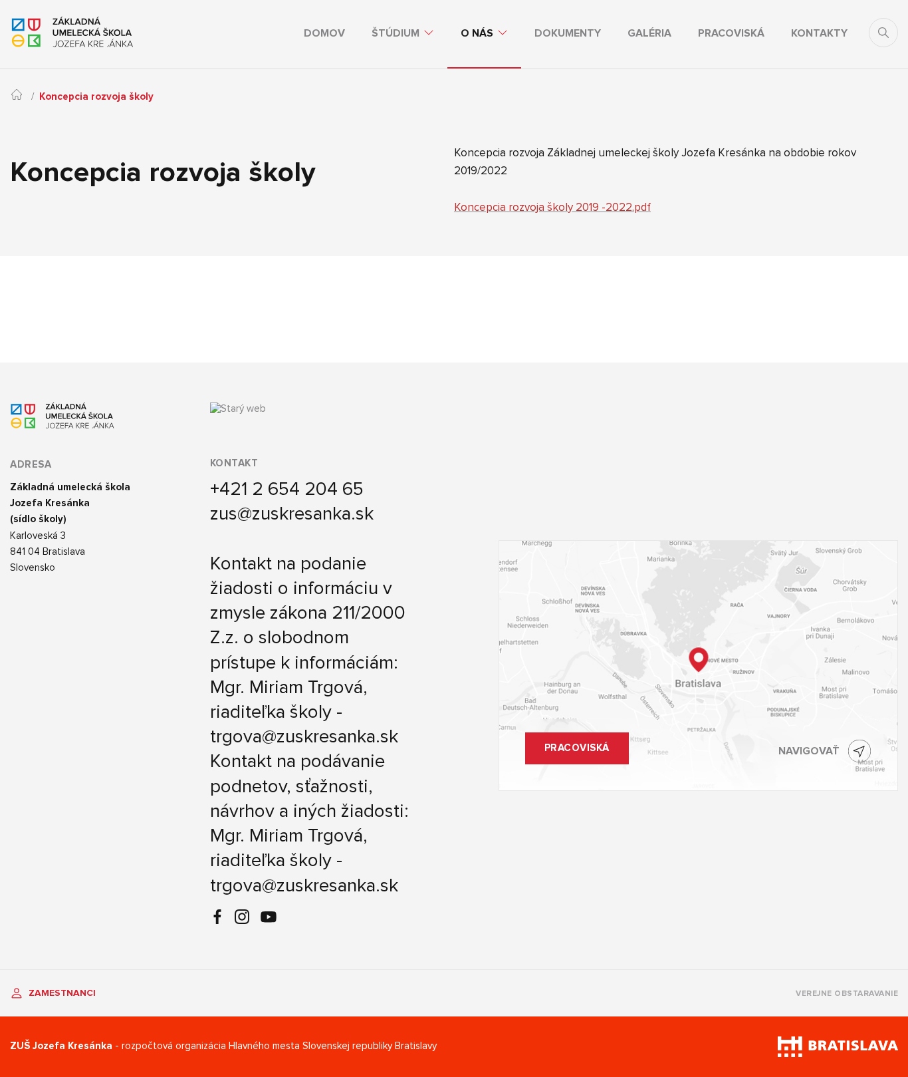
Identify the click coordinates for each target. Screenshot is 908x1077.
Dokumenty (567, 33)
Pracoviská (731, 33)
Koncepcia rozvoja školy (96, 97)
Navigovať (809, 751)
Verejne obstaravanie (847, 994)
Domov (324, 33)
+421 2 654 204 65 (287, 489)
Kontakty (819, 33)
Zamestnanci (61, 993)
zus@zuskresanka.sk (292, 513)
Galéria (649, 33)
